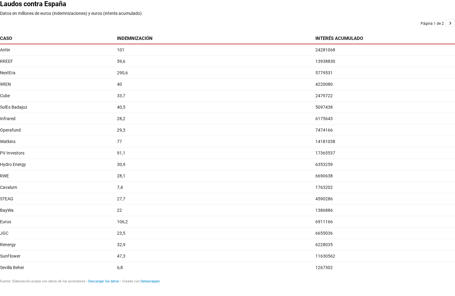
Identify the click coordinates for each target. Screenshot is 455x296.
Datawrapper (150, 281)
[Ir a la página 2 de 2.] (450, 23)
